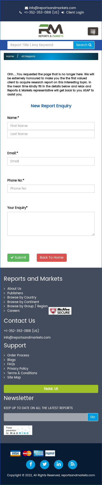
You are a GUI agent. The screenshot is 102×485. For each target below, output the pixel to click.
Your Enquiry (17, 207)
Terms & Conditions (22, 373)
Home (10, 56)
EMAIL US (51, 389)
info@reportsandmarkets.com (52, 8)
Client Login (74, 12)
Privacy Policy (17, 368)
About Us (14, 288)
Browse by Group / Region (27, 306)
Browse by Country (21, 297)
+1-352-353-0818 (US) (41, 12)
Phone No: (15, 180)
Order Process (18, 355)
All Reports (28, 56)
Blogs (11, 360)
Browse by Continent (23, 302)
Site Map (14, 377)
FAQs (11, 364)
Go (92, 417)
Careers (13, 310)
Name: (13, 118)
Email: (12, 153)
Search (82, 45)
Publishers (15, 293)
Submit (20, 257)
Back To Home (52, 257)
